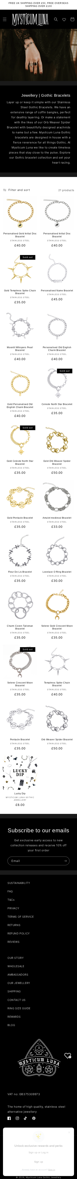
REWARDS (14, 1016)
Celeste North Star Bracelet (57, 404)
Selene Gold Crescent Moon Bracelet (57, 627)
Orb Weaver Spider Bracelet (57, 739)
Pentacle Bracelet (20, 739)
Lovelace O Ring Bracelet (57, 572)
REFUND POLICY (18, 933)
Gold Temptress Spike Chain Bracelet (20, 292)
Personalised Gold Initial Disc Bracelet (20, 235)
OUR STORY (15, 957)
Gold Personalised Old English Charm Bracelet (20, 406)
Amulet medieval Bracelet (57, 518)
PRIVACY (13, 908)
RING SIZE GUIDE (18, 1008)
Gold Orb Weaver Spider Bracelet (57, 462)
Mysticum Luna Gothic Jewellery (43, 1177)
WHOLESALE (15, 966)
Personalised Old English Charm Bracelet (57, 349)
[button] (5, 19)
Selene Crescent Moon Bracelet (20, 684)
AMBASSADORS (17, 974)
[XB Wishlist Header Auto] (64, 19)
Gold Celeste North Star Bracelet (20, 462)
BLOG (11, 1025)
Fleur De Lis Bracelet (20, 572)
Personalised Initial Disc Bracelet (57, 235)
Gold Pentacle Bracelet (20, 518)
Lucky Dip (19, 793)
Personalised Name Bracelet (57, 290)
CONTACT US (16, 999)
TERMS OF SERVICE (20, 916)
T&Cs (10, 899)
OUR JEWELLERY (18, 983)
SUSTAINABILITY (18, 882)
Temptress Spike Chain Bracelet (57, 684)
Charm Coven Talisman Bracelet (20, 627)
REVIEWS (13, 941)
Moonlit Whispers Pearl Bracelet (20, 349)
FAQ (10, 891)
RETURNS (13, 925)
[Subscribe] (65, 861)
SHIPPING (14, 991)
